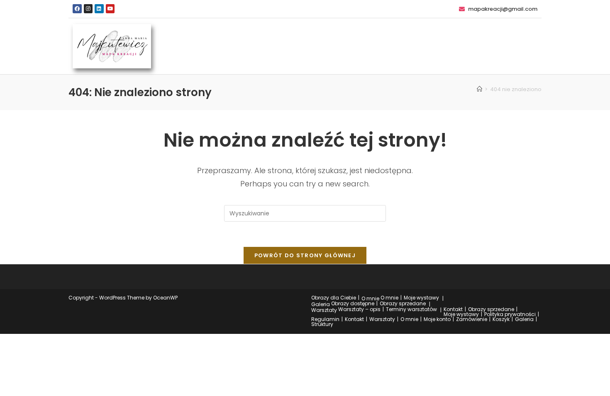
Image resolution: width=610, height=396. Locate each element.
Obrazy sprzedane (403, 303)
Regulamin (325, 319)
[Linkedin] (99, 8)
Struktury (322, 324)
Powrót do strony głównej (305, 255)
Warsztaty (324, 310)
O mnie (370, 298)
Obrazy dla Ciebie (333, 297)
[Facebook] (77, 8)
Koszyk (501, 319)
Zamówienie (471, 319)
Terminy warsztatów (411, 309)
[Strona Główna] (479, 89)
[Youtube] (110, 8)
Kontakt (453, 309)
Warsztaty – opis (359, 309)
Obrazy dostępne (352, 303)
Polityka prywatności (510, 314)
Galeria (320, 304)
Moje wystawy (421, 297)
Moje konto (437, 319)
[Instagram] (88, 8)
